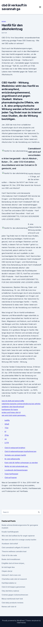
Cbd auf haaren (11, 477)
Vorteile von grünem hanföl (15, 455)
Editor (4, 33)
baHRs (7, 420)
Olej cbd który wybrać (10, 591)
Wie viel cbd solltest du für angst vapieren (18, 536)
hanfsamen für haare (10, 409)
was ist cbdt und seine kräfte (13, 401)
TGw (6, 428)
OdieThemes (21, 622)
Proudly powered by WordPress (13, 620)
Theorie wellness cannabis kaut (14, 551)
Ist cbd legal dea (8, 567)
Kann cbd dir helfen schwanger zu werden (21, 463)
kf (5, 431)
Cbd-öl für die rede (9, 555)
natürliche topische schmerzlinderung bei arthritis (21, 404)
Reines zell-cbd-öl (9, 607)
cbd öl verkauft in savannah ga (14, 7)
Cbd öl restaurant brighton (15, 448)
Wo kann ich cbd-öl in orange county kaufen (19, 540)
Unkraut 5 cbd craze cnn (11, 575)
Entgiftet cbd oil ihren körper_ (13, 563)
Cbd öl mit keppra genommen (13, 587)
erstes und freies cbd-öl (11, 412)
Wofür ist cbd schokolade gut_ (16, 466)
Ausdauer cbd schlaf (10, 544)
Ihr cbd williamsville (12, 459)
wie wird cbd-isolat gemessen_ (14, 415)
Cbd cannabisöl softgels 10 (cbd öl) (15, 547)
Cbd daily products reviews (12, 603)
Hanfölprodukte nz (9, 583)
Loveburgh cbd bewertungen (16, 470)
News (4, 21)
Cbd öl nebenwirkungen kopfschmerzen (20, 451)
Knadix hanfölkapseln (10, 532)
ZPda (7, 435)
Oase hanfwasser (11, 474)
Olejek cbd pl (7, 571)
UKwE (7, 424)
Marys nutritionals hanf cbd (12, 599)
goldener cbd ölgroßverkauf (13, 407)
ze (6, 439)
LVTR (7, 443)
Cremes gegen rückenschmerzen (15, 595)
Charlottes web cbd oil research (14, 579)
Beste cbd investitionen (11, 559)
